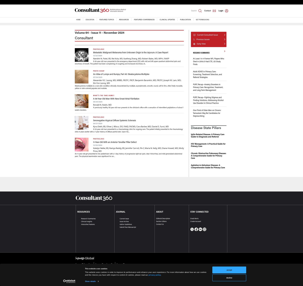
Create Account (195, 221)
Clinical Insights (86, 221)
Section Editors (161, 221)
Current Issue (124, 218)
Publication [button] (185, 19)
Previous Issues (203, 39)
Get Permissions (202, 19)
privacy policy (155, 275)
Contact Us (160, 224)
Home (78, 19)
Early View (201, 43)
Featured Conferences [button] (144, 19)
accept (229, 270)
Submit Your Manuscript (128, 227)
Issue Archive (124, 221)
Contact (207, 10)
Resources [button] (124, 19)
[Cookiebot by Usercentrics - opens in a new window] (69, 281)
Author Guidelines (126, 224)
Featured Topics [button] (106, 19)
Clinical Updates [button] (167, 19)
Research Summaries (88, 218)
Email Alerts (194, 218)
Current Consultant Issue (207, 35)
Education (90, 19)
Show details (90, 281)
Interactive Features (88, 224)
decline (229, 278)
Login (220, 10)
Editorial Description (163, 218)
